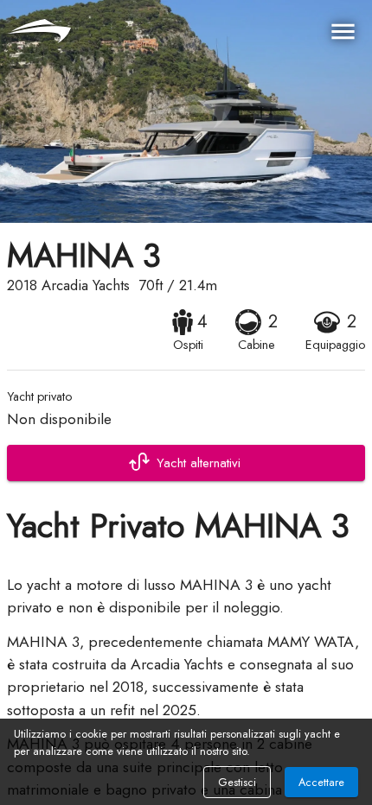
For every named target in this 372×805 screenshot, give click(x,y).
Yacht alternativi (199, 462)
